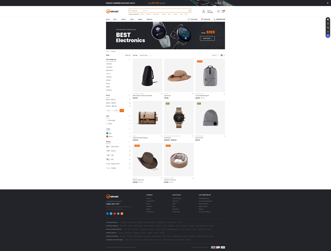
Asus (155, 240)
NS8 (112, 155)
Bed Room (135, 229)
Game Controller (179, 240)
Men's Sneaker (138, 226)
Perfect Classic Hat (138, 180)
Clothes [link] (175, 14)
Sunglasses (171, 226)
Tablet (145, 240)
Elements (149, 19)
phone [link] (142, 14)
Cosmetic (109, 67)
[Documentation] (328, 23)
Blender (164, 229)
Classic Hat (167, 95)
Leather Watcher (156, 236)
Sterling (113, 168)
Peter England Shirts (201, 226)
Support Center (203, 206)
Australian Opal (176, 236)
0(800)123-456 (220, 19)
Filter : (108, 55)
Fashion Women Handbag (140, 138)
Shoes (108, 83)
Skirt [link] (186, 14)
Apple (150, 240)
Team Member (150, 201)
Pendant (129, 236)
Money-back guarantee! (206, 201)
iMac (131, 240)
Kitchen (108, 80)
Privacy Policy (176, 212)
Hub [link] (181, 14)
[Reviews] (328, 31)
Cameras (109, 64)
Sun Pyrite (192, 236)
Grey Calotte (199, 138)
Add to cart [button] (136, 99)
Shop (114, 19)
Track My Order (176, 198)
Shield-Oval (201, 229)
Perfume (156, 233)
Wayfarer (194, 229)
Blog (131, 19)
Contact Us (149, 206)
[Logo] (112, 11)
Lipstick (150, 233)
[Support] (328, 27)
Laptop (127, 240)
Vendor (123, 19)
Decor (182, 229)
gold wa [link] (148, 14)
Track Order (193, 19)
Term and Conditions (204, 212)
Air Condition (132, 222)
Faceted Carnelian (202, 236)
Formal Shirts (190, 226)
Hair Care (143, 233)
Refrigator (140, 222)
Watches (109, 90)
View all (180, 222)
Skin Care (121, 233)
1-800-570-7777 (112, 204)
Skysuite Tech (115, 164)
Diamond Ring (137, 236)
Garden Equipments (173, 229)
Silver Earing (146, 236)
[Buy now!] (328, 35)
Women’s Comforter (170, 180)
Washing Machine (150, 222)
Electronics (109, 70)
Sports (108, 87)
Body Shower (129, 233)
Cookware (151, 229)
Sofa (125, 229)
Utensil (158, 229)
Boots (177, 226)
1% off (168, 145)
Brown (111, 136)
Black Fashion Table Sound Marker (142, 95)
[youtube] (118, 213)
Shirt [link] (169, 14)
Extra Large (111, 120)
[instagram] (114, 213)
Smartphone (138, 240)
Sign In (174, 204)
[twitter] (111, 213)
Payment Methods (204, 198)
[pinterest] (122, 213)
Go (122, 110)
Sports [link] (163, 14)
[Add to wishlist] (161, 94)
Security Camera (171, 222)
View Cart (175, 201)
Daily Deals (207, 19)
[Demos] (328, 19)
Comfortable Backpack (202, 95)
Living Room (143, 229)
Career (148, 204)
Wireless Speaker (168, 240)
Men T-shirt (123, 226)
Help (173, 206)
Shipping (201, 209)
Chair (129, 229)
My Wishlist (175, 209)
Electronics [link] (156, 14)
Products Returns (203, 204)
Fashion (108, 73)
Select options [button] (168, 141)
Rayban (183, 226)
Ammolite (185, 236)
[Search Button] (189, 11)
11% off (200, 61)
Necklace (122, 236)
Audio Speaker (161, 222)
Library (188, 229)
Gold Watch (167, 138)
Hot (168, 103)
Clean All (127, 55)
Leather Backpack (149, 226)
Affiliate (148, 209)
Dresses (130, 226)
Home (108, 19)
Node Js (113, 151)
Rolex (164, 236)
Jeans (164, 226)
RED (112, 159)
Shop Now (218, 3)
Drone (160, 240)
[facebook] (107, 213)
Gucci (169, 236)
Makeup (136, 233)
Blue (110, 133)
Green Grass (115, 146)
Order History (150, 212)
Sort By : (135, 55)
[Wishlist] (218, 11)
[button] (221, 55)
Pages (140, 19)
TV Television (123, 222)
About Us (148, 198)
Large (110, 123)
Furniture (109, 77)
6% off (137, 145)
